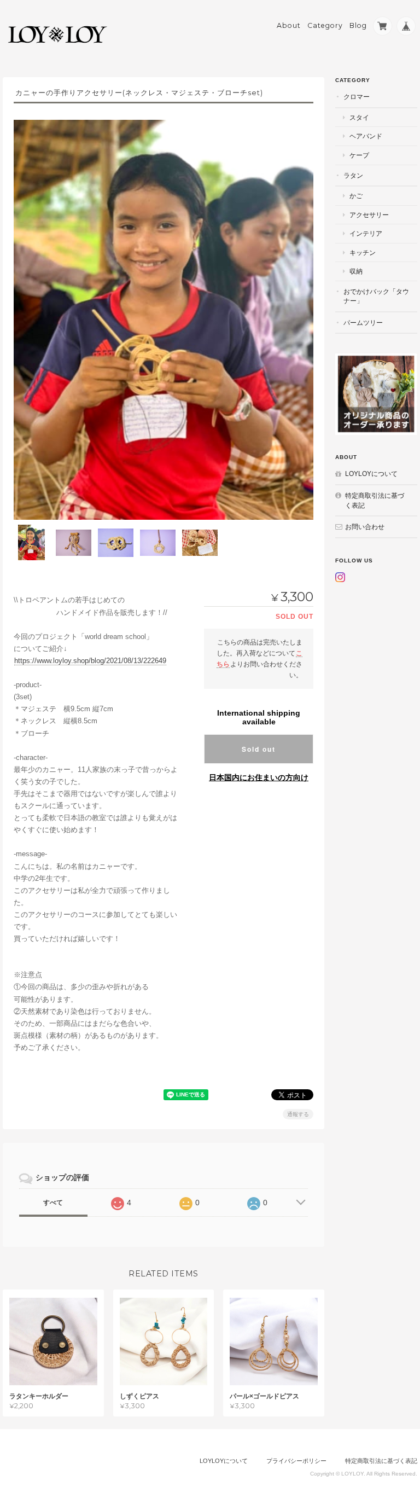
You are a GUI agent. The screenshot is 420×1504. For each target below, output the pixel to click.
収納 (356, 271)
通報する (298, 1114)
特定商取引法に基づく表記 (374, 500)
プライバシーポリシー (296, 1460)
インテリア (365, 233)
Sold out (259, 749)
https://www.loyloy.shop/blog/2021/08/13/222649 (90, 661)
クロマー (356, 96)
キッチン (362, 252)
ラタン (353, 175)
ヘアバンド (365, 136)
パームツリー (363, 322)
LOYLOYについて (371, 473)
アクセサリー (369, 214)
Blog (358, 25)
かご (356, 195)
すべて (53, 1202)
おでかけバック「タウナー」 (376, 296)
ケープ (359, 155)
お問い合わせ (364, 526)
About (289, 25)
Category (325, 25)
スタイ (359, 117)
